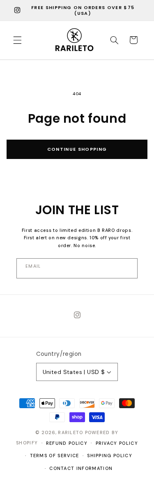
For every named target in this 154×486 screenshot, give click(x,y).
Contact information (81, 468)
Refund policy (66, 443)
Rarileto (70, 432)
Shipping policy (109, 455)
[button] (17, 39)
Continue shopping (77, 149)
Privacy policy (117, 443)
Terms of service (54, 455)
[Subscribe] (76, 268)
